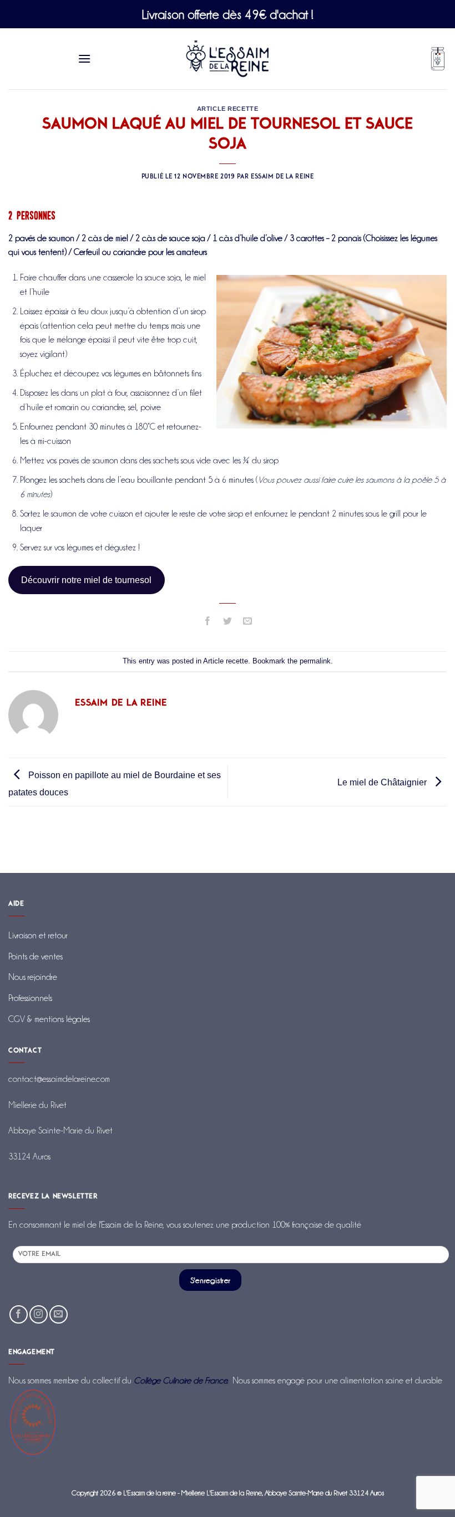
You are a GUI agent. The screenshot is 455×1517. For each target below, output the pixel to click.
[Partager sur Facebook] (207, 621)
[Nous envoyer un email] (58, 1314)
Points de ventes (35, 956)
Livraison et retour (38, 935)
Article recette (227, 108)
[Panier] (438, 59)
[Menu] (85, 58)
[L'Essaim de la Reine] (228, 58)
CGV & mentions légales (49, 1019)
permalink (315, 661)
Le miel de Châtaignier (383, 782)
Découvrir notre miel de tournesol (86, 580)
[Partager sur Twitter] (228, 621)
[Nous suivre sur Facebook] (18, 1314)
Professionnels (30, 998)
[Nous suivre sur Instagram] (38, 1314)
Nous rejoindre (32, 977)
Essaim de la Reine (282, 177)
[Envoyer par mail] (248, 621)
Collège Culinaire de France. (181, 1380)
